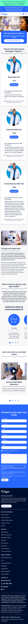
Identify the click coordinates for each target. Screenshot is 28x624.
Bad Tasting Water (5, 571)
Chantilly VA (20, 600)
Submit (4, 480)
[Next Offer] (26, 9)
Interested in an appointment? (9, 450)
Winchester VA (21, 602)
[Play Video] (14, 238)
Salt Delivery (4, 546)
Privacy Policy (16, 466)
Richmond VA (14, 602)
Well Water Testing (5, 537)
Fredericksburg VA (5, 602)
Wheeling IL (17, 599)
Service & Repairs (5, 517)
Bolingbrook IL (17, 595)
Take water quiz (6, 506)
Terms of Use (21, 466)
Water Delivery (4, 543)
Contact (3, 525)
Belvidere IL (11, 595)
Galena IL (22, 597)
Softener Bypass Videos (7, 520)
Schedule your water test (14, 40)
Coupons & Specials (6, 551)
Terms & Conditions (13, 619)
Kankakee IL (4, 599)
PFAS (2, 560)
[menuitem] (23, 14)
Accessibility (4, 621)
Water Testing (4, 532)
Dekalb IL (13, 597)
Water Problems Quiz (6, 535)
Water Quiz (4, 540)
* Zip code (4, 434)
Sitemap (21, 619)
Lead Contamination (6, 563)
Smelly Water (4, 568)
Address (3, 429)
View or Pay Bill (4, 514)
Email (3, 445)
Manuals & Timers (5, 523)
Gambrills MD (6, 600)
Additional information (6, 453)
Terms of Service (6, 477)
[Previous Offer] (2, 9)
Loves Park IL (11, 599)
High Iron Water (5, 574)
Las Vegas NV (13, 600)
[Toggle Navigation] (26, 14)
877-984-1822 (7, 583)
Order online (14, 84)
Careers (5, 587)
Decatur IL (7, 597)
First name (4, 418)
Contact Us (7, 580)
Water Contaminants (6, 557)
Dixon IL (18, 597)
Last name (4, 424)
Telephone (4, 440)
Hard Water (4, 566)
